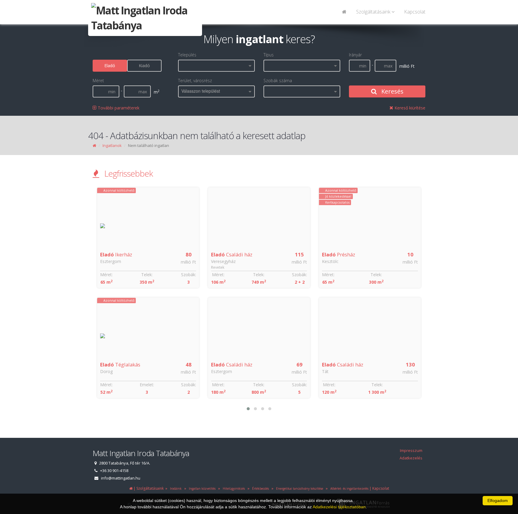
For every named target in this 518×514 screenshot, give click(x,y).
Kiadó (144, 65)
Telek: (147, 274)
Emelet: (147, 384)
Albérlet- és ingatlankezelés (348, 488)
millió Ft (188, 262)
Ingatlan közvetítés (201, 488)
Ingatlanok (112, 145)
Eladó (109, 65)
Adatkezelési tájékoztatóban (339, 506)
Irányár (355, 55)
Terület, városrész (195, 80)
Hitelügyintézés (233, 488)
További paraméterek (118, 108)
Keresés (391, 91)
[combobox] (216, 66)
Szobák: (188, 274)
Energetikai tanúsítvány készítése (298, 488)
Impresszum (411, 450)
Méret (98, 80)
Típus (268, 55)
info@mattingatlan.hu (120, 478)
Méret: (106, 274)
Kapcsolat (414, 11)
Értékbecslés (259, 488)
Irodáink (175, 488)
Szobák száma (277, 80)
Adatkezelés (411, 458)
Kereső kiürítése (409, 108)
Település (187, 55)
